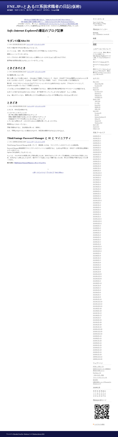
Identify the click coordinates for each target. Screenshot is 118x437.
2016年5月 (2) (97, 193)
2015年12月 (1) (97, 200)
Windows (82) (98, 122)
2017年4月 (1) (97, 186)
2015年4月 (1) (97, 212)
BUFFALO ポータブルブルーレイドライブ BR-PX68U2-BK (58, 24)
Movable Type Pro (18, 434)
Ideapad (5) (98, 93)
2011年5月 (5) (97, 317)
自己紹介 (10, 10)
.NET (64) (97, 101)
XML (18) (97, 109)
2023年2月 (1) (97, 149)
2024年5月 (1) (97, 140)
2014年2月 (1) (97, 241)
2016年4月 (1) (97, 195)
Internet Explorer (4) (100, 117)
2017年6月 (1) (97, 182)
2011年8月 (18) (97, 310)
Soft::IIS (104, 62)
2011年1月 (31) (97, 326)
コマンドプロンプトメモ (100, 377)
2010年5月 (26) (97, 345)
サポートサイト (20, 10)
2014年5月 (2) (97, 235)
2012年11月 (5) (97, 276)
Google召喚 (55, 10)
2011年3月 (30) (97, 322)
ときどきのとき (16, 68)
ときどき (12, 102)
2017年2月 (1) (97, 189)
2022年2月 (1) (97, 154)
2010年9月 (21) (97, 336)
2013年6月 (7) (97, 260)
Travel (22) (96, 126)
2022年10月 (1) (97, 152)
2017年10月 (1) (97, 175)
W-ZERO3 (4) (98, 97)
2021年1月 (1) (97, 159)
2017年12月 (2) (97, 172)
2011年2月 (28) (97, 324)
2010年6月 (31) (97, 343)
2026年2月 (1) (97, 136)
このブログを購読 (99, 424)
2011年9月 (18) (97, 308)
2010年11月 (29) (97, 331)
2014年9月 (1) (97, 225)
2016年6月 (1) (97, 191)
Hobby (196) (96, 99)
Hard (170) (96, 89)
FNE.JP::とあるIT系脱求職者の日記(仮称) (44, 6)
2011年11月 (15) (97, 303)
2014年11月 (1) (97, 221)
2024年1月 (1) (97, 145)
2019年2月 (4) (97, 166)
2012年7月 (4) (97, 285)
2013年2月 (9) (97, 269)
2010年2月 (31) (97, 352)
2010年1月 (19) (97, 354)
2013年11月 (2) (97, 248)
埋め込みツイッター (100, 29)
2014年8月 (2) (97, 228)
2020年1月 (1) (97, 161)
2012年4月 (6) (97, 292)
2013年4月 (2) (97, 264)
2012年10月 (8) (97, 278)
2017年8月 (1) (97, 179)
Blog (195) (96, 81)
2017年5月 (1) (97, 184)
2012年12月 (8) (97, 274)
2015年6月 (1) (97, 207)
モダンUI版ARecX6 (18, 40)
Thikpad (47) (98, 95)
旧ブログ (30, 10)
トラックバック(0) (39, 44)
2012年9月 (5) (97, 280)
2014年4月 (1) (97, 237)
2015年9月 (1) (97, 202)
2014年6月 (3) (97, 232)
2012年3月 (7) (97, 294)
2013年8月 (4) (97, 255)
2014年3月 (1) (97, 239)
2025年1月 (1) (97, 138)
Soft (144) (96, 111)
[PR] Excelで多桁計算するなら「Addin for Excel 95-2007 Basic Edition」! (48, 19)
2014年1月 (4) (97, 244)
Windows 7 (27, 434)
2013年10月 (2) (97, 251)
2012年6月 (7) (97, 287)
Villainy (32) (96, 128)
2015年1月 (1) (97, 216)
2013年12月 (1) (97, 246)
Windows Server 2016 (38, 434)
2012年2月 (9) (97, 297)
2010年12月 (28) (97, 329)
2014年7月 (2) (97, 230)
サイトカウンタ (98, 19)
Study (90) (96, 124)
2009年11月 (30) (97, 359)
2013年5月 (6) (97, 262)
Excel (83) (97, 105)
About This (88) (99, 83)
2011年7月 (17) (97, 313)
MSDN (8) (97, 107)
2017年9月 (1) (97, 177)
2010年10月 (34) (97, 333)
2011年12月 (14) (97, 301)
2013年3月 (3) (97, 267)
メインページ (41, 172)
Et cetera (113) (99, 91)
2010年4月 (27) (97, 347)
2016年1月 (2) (97, 198)
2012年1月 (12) (97, 299)
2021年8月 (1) (97, 156)
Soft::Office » (59, 172)
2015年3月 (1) (97, 214)
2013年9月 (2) (97, 253)
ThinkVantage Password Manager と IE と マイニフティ (39, 138)
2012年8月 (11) (97, 283)
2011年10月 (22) (97, 306)
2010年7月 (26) (97, 340)
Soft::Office (105, 64)
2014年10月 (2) (97, 223)
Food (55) (95, 87)
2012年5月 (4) (97, 290)
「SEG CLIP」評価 (98, 375)
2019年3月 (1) (97, 163)
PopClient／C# (97, 373)
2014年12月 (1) (97, 218)
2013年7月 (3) (97, 257)
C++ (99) (97, 103)
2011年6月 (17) (97, 315)
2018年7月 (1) (97, 168)
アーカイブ (38, 10)
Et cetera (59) (98, 85)
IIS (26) (97, 115)
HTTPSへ (46, 10)
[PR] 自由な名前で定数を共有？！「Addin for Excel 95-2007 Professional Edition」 (48, 22)
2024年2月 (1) (97, 143)
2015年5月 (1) (97, 209)
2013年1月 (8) (97, 271)
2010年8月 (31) (97, 338)
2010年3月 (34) (97, 349)
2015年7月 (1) (97, 205)
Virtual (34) (98, 120)
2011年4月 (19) (97, 320)
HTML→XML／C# (98, 366)
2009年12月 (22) (97, 356)
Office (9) (97, 119)
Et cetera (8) (98, 113)
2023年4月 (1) (97, 147)
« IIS (34, 172)
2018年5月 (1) (97, 170)
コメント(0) (30, 44)
